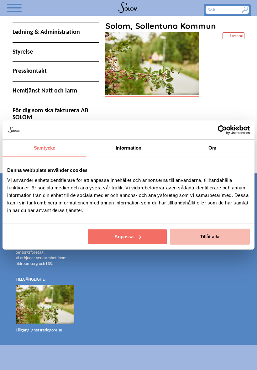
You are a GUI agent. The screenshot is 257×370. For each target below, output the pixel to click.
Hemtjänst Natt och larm (45, 91)
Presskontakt (30, 71)
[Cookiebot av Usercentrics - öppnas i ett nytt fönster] (222, 130)
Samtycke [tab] (44, 148)
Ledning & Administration (46, 32)
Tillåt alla (209, 236)
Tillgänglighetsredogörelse (39, 330)
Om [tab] (212, 148)
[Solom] (128, 8)
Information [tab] (128, 148)
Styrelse (23, 52)
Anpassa (124, 236)
